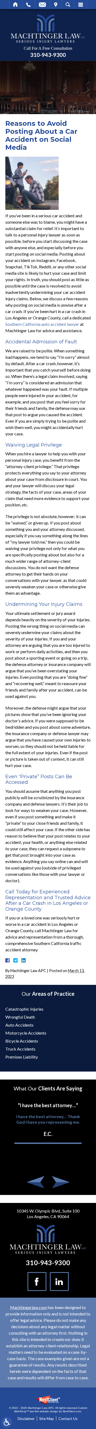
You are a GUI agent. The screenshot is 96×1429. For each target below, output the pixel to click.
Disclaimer (26, 1418)
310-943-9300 (48, 55)
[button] (35, 1182)
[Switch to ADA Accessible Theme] (6, 1422)
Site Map (46, 1418)
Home (15, 4)
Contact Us (68, 1418)
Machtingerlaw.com (28, 1307)
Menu (80, 4)
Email (42, 4)
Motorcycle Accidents (25, 1032)
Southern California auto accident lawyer (42, 324)
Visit (55, 4)
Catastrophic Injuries (24, 1008)
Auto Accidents (19, 1024)
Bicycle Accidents (21, 1040)
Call (28, 4)
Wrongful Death (20, 1016)
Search (68, 4)
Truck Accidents (20, 1048)
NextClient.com (72, 1411)
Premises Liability (21, 1056)
